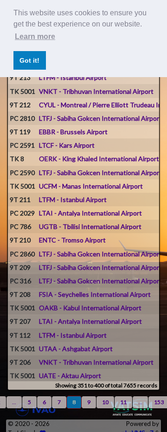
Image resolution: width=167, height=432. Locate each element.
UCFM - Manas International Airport (91, 186)
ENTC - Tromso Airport (72, 240)
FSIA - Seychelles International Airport (95, 294)
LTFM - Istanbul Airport (73, 77)
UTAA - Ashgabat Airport (76, 349)
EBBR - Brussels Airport (73, 132)
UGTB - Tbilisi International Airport (90, 226)
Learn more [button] (35, 36)
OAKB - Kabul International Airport (90, 308)
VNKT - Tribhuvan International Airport (96, 91)
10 (105, 402)
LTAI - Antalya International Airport (90, 213)
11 (123, 402)
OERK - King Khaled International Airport (99, 159)
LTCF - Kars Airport (67, 145)
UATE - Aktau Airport (70, 376)
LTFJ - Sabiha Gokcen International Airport (100, 118)
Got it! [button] (29, 60)
